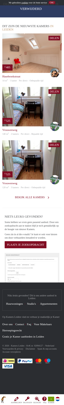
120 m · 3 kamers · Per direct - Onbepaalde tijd (23, 187)
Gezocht (37, 402)
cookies (24, 3)
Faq (29, 324)
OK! (52, 2)
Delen (54, 38)
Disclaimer (30, 349)
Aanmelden (16, 402)
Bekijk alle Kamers (30, 197)
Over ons (7, 324)
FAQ (44, 402)
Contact (19, 324)
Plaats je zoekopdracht (25, 244)
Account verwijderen (11, 352)
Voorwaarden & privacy (12, 349)
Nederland (49, 346)
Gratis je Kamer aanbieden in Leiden (23, 336)
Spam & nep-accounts (47, 349)
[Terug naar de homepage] (3, 400)
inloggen (27, 402)
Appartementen (48, 303)
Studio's (31, 303)
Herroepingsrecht (12, 330)
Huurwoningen (14, 303)
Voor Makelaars (43, 324)
